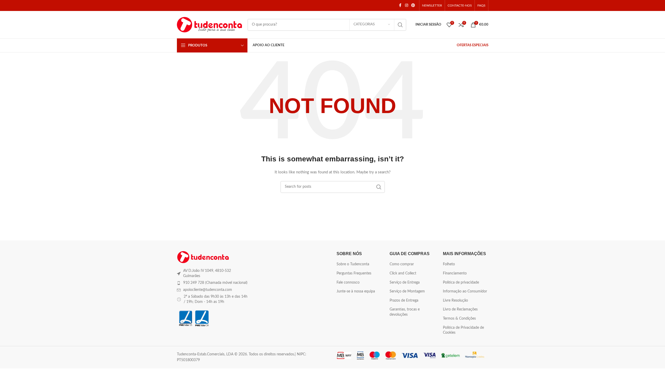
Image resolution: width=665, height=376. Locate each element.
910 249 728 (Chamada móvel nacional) (215, 283)
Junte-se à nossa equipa (356, 291)
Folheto (449, 264)
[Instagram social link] (406, 5)
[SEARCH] (400, 25)
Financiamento (455, 273)
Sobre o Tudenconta (353, 264)
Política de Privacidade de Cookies (463, 330)
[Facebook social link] (400, 5)
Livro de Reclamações (460, 309)
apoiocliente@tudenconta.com (207, 290)
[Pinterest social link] (413, 5)
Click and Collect (403, 273)
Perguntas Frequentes (354, 273)
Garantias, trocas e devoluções (405, 312)
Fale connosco (348, 282)
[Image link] (203, 257)
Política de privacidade (461, 282)
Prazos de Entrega (404, 300)
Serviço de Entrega (405, 282)
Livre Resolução (455, 300)
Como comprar (402, 264)
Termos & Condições (459, 318)
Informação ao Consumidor (465, 291)
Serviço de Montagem (407, 291)
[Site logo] (209, 24)
